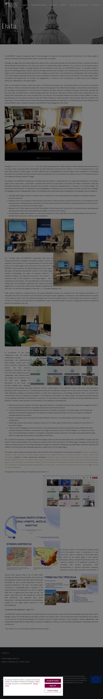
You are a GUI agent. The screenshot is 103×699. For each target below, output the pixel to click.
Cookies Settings (52, 690)
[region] (33, 686)
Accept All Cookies (53, 681)
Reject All (53, 685)
